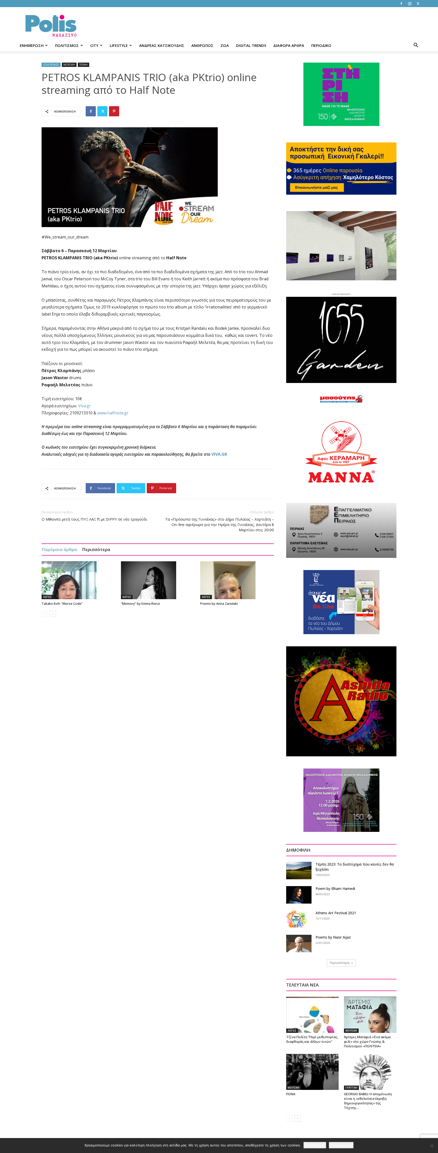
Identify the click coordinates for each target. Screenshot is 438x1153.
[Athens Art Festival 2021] (296, 919)
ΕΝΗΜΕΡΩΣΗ (32, 45)
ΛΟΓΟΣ (47, 597)
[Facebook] (401, 3)
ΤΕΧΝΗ (83, 64)
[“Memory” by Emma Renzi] (158, 580)
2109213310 (81, 413)
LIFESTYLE (119, 45)
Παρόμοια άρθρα (59, 549)
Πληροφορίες (341, 1145)
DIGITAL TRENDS (251, 45)
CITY (94, 45)
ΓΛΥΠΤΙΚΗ (351, 1087)
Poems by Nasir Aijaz (333, 937)
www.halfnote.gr (113, 413)
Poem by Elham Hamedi (335, 888)
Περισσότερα (96, 549)
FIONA (290, 1094)
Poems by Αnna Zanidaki (219, 603)
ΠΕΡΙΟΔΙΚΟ (321, 45)
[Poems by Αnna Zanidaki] (237, 580)
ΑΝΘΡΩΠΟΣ (202, 45)
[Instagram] (409, 3)
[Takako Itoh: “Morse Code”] (79, 580)
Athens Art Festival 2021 (336, 912)
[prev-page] (45, 614)
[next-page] (53, 614)
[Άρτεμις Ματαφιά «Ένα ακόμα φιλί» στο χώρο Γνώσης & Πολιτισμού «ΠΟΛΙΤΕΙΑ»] (370, 1015)
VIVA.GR (219, 454)
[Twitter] (418, 3)
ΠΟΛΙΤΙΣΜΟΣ (67, 45)
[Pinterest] (114, 111)
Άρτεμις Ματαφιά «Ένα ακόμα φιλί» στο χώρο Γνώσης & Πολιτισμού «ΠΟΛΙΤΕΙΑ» (367, 1041)
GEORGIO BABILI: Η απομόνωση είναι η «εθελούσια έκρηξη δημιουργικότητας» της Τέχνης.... (368, 1101)
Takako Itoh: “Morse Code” (62, 603)
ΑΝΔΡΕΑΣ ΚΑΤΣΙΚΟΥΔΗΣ (161, 45)
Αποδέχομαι (314, 1145)
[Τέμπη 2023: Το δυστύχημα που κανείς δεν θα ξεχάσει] (299, 870)
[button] (416, 45)
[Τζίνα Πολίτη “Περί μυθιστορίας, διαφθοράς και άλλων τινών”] (312, 1015)
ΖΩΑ (225, 45)
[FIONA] (312, 1072)
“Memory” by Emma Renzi (140, 603)
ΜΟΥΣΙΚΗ (69, 64)
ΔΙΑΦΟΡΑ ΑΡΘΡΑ (288, 45)
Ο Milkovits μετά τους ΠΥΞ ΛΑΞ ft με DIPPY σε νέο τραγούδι (94, 519)
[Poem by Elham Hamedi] (299, 895)
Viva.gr (84, 406)
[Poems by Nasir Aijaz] (299, 943)
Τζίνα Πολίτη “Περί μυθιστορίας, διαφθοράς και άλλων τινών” (312, 1039)
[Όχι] (431, 1145)
